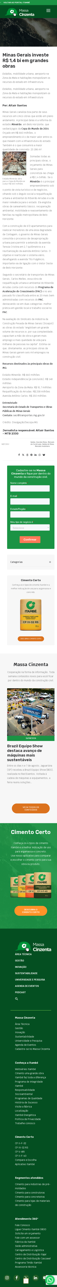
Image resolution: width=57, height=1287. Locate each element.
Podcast (20, 992)
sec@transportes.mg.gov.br (29, 415)
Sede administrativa (26, 1245)
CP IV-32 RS (21, 1147)
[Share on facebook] (19, 455)
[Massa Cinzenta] (19, 12)
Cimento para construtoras (30, 1192)
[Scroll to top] (25, 1280)
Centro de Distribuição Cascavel (33, 1258)
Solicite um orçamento (28, 1233)
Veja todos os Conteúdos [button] (31, 808)
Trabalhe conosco (25, 1123)
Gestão (33, 442)
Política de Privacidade (28, 1119)
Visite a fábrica (23, 1106)
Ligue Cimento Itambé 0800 (30, 1229)
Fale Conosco (22, 1225)
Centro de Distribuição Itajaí (30, 1254)
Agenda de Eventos (27, 986)
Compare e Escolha (25, 1159)
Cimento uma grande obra (29, 1073)
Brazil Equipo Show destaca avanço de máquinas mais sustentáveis (25, 753)
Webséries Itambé (25, 1069)
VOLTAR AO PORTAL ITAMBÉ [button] (16, 2)
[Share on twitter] (23, 455)
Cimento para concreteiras (30, 1196)
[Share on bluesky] (44, 455)
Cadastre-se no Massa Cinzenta (32, 1048)
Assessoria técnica (25, 1266)
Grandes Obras (41, 442)
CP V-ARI (20, 1151)
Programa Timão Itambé (28, 1262)
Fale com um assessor (27, 1237)
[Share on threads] (27, 455)
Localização (21, 1110)
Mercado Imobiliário (42, 446)
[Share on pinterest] (31, 455)
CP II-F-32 (20, 1143)
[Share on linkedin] (35, 455)
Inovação (20, 967)
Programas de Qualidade (28, 1098)
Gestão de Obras (48, 444)
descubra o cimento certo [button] (30, 910)
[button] (48, 14)
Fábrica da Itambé (25, 1241)
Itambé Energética (25, 1115)
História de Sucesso (26, 1102)
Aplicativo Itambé (25, 1164)
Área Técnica (23, 954)
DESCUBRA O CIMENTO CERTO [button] (30, 639)
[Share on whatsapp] (39, 455)
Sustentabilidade (26, 973)
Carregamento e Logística (29, 1250)
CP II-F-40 (20, 1155)
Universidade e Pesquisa (30, 979)
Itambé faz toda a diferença (30, 1077)
